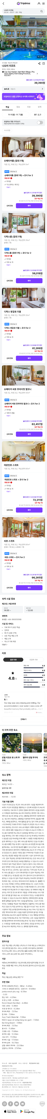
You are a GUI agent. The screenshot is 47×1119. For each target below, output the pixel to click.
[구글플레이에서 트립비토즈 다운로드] (27, 1111)
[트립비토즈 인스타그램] (4, 1103)
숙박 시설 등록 (13, 1063)
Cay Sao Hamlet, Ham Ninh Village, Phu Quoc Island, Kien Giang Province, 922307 (19, 73)
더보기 (8, 187)
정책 (39, 107)
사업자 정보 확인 (27, 1082)
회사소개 (4, 1063)
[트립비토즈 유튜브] (16, 1103)
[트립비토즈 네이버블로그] (22, 1103)
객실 (7, 107)
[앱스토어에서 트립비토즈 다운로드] (10, 1111)
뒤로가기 (3, 3)
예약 (29, 206)
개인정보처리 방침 (34, 1063)
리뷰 (29, 107)
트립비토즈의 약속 (7, 1066)
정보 (18, 107)
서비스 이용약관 (22, 1063)
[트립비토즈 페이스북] (10, 1103)
